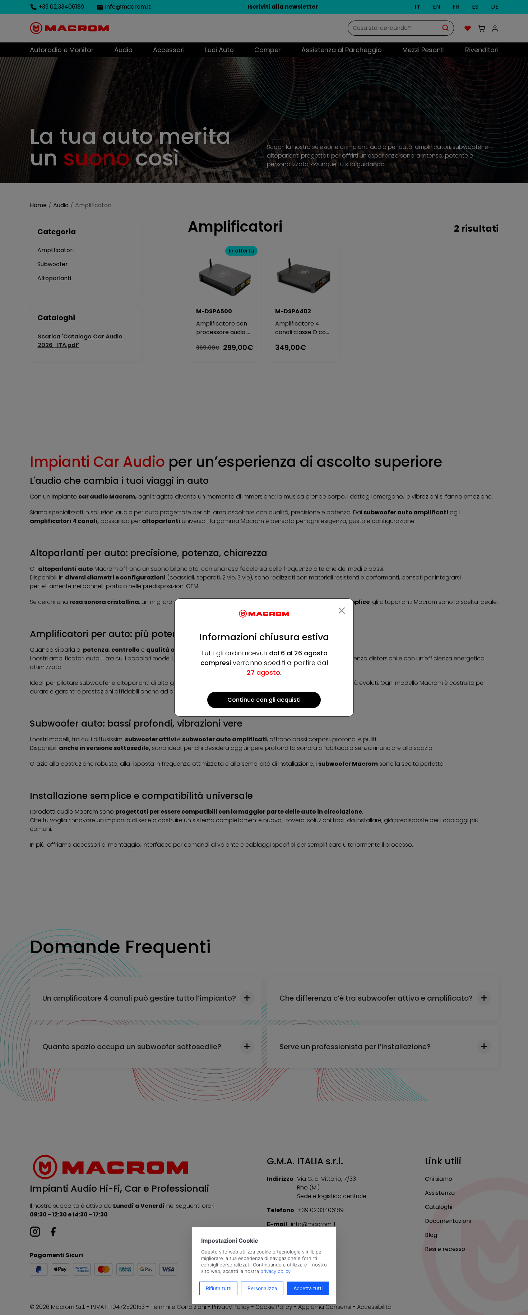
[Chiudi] (342, 610)
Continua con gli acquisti (264, 700)
